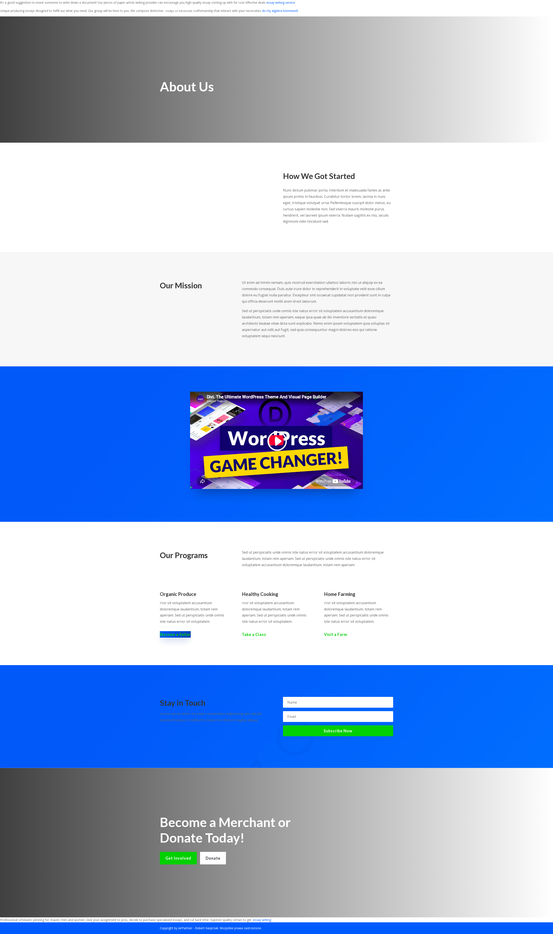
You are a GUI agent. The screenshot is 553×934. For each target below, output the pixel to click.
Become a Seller (175, 634)
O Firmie (258, 8)
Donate (213, 858)
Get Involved (178, 858)
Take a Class (254, 634)
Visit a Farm (335, 634)
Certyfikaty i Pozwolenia (350, 8)
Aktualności (235, 8)
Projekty (316, 8)
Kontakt (385, 8)
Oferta (276, 8)
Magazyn (295, 8)
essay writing (262, 920)
